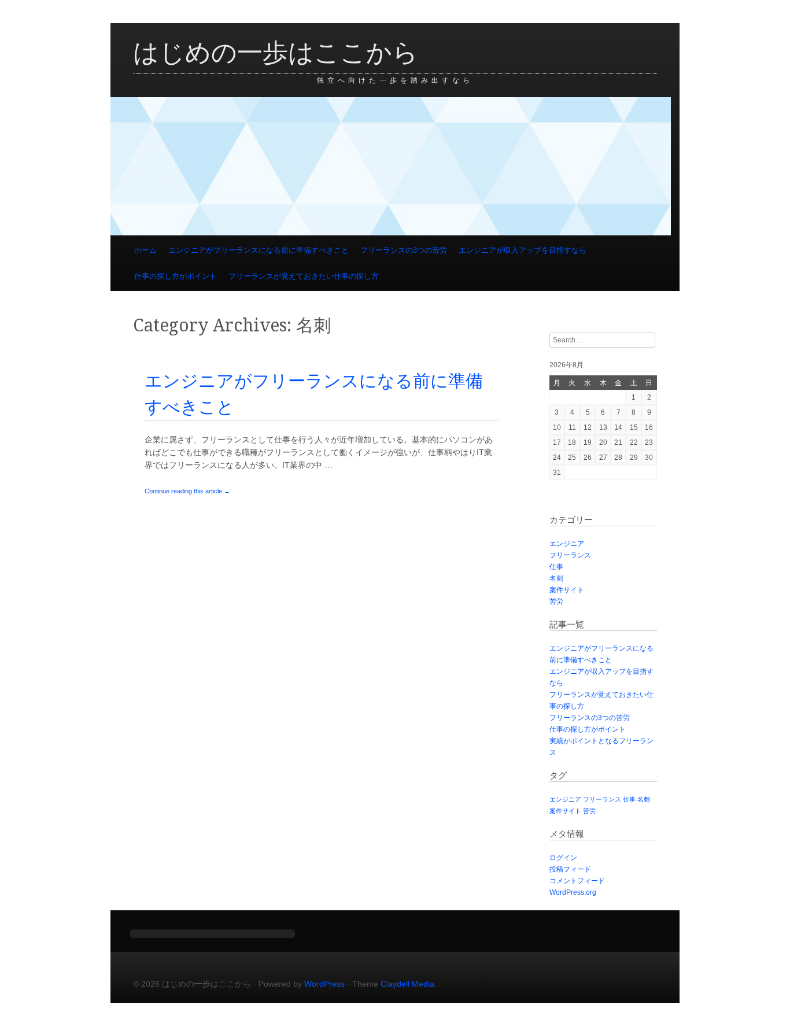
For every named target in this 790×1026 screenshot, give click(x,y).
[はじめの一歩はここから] (390, 232)
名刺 (556, 578)
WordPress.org (572, 892)
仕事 (556, 567)
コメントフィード (577, 881)
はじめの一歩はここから (275, 53)
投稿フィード (570, 869)
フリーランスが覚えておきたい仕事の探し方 (303, 276)
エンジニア (566, 544)
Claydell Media (407, 983)
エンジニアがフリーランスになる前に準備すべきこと (258, 250)
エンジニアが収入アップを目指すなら (522, 250)
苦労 (556, 601)
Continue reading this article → (187, 491)
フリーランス (570, 555)
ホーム (145, 250)
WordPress (324, 983)
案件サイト (566, 590)
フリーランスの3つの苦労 (403, 250)
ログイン (563, 858)
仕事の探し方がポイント (175, 276)
